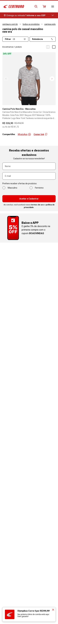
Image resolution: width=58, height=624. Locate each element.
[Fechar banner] (53, 609)
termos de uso (37, 205)
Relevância (37, 39)
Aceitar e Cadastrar (29, 199)
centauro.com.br (10, 24)
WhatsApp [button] (23, 134)
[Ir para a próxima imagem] (52, 78)
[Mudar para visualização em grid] (48, 47)
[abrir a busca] (36, 6)
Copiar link (39, 134)
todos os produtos (31, 24)
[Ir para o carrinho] (44, 6)
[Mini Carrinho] (44, 6)
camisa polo (50, 24)
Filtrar (10, 39)
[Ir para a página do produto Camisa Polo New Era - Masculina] (29, 78)
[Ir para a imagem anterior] (6, 78)
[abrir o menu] (52, 6)
